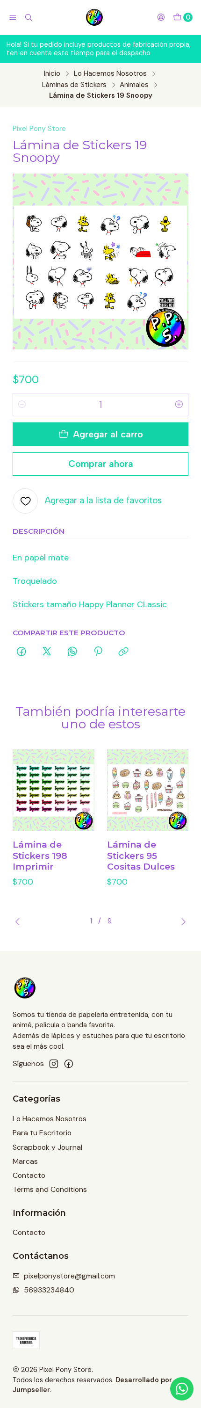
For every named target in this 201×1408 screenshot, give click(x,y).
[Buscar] (28, 17)
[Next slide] (181, 921)
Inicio (52, 73)
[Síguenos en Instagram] (54, 1064)
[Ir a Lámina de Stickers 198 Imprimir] (53, 790)
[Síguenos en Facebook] (69, 1064)
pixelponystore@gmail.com (69, 1276)
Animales (134, 84)
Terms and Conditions (50, 1189)
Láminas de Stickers (74, 84)
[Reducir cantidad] (22, 404)
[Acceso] (160, 17)
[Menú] (13, 17)
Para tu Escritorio (42, 1133)
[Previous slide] (20, 921)
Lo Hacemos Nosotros (110, 73)
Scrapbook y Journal (47, 1147)
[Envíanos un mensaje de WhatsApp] (182, 1389)
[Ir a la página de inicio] (95, 17)
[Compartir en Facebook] (21, 652)
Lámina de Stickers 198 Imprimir (40, 855)
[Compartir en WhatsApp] (72, 652)
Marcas (25, 1161)
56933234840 (49, 1290)
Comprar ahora (100, 463)
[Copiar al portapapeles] (124, 652)
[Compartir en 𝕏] (47, 652)
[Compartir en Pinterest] (98, 652)
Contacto (29, 1175)
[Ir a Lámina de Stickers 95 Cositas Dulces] (148, 790)
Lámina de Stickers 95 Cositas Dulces (141, 855)
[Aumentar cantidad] (179, 404)
